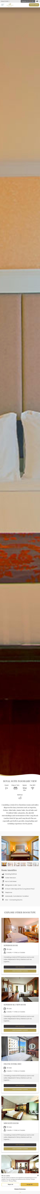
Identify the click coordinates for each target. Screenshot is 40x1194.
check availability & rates (20, 971)
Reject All (10, 1184)
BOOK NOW (34, 5)
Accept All (29, 1184)
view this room (20, 967)
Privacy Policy (12, 1181)
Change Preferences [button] (20, 1189)
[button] (36, 848)
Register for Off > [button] (28, 1)
